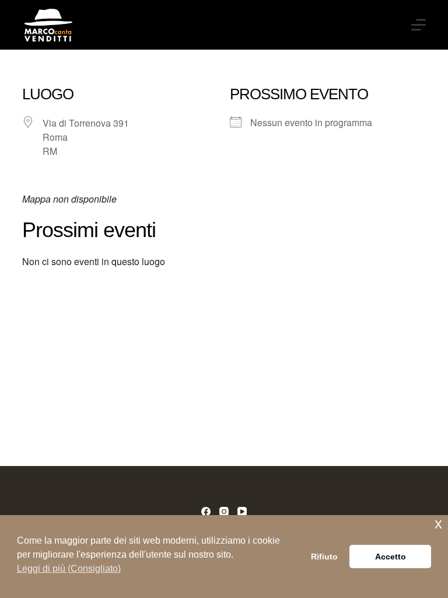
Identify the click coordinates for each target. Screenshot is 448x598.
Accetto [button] (390, 556)
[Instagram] (224, 511)
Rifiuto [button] (324, 556)
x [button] (438, 523)
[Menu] (418, 25)
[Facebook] (206, 511)
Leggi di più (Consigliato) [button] (69, 568)
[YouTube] (242, 511)
